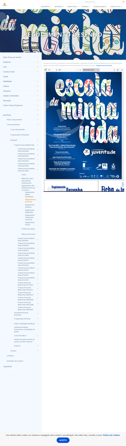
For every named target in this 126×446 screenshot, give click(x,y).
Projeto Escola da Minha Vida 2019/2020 (26, 244)
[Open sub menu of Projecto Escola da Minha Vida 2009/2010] (37, 293)
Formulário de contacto (15, 361)
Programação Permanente (19, 135)
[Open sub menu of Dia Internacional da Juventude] (37, 313)
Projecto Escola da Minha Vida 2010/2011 (25, 289)
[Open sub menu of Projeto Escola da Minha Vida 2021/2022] (37, 169)
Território (72, 6)
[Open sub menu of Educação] (37, 100)
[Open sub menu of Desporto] (37, 91)
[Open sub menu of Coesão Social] (37, 71)
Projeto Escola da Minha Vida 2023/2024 (26, 160)
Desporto (7, 91)
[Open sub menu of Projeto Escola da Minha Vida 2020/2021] (37, 239)
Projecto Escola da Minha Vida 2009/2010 (25, 294)
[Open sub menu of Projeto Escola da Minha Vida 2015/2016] (37, 264)
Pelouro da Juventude (14, 120)
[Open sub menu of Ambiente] (37, 62)
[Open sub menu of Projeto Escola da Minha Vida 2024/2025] (37, 154)
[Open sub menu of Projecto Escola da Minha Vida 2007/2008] (37, 303)
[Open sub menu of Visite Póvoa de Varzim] (37, 57)
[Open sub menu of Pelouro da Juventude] (37, 119)
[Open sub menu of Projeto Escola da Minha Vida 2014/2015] (37, 269)
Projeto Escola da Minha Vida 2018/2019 (26, 249)
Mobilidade (7, 81)
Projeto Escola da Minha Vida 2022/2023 (26, 165)
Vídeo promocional (28, 234)
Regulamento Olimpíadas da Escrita (29, 217)
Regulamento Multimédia (29, 211)
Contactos (115, 6)
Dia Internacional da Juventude (21, 314)
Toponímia (7, 366)
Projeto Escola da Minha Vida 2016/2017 (26, 259)
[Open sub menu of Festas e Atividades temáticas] (37, 323)
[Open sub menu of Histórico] (37, 345)
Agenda (85, 6)
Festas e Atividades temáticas (24, 324)
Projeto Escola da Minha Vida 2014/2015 (26, 269)
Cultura (6, 86)
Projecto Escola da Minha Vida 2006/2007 (25, 308)
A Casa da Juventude (17, 129)
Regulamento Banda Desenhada (29, 194)
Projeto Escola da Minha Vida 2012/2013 (26, 279)
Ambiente (7, 62)
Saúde (5, 76)
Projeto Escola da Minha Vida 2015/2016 (26, 264)
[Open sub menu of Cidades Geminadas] (37, 95)
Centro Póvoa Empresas (13, 105)
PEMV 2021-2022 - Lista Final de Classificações (28, 181)
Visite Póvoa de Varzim (12, 57)
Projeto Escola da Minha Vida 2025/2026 (26, 150)
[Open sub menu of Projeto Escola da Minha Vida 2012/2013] (37, 279)
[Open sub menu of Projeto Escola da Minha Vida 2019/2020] (37, 244)
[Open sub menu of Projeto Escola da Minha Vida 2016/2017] (37, 259)
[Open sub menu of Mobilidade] (37, 81)
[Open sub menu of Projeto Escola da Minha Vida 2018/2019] (37, 249)
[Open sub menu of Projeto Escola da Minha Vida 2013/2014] (37, 274)
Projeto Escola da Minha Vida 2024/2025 (26, 155)
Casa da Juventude (13, 125)
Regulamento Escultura (29, 206)
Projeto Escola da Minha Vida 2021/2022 (26, 170)
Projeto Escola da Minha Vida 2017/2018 (26, 254)
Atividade (13, 140)
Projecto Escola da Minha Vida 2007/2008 (25, 303)
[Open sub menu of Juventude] (37, 115)
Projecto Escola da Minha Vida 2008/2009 (25, 298)
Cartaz (24, 175)
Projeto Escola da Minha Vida (24, 145)
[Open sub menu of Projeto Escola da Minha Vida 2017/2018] (37, 254)
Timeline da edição (28, 229)
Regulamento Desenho (30, 200)
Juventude (7, 115)
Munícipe (58, 6)
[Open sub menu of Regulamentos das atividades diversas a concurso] (37, 187)
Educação (7, 100)
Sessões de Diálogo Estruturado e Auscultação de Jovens (24, 329)
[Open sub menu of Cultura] (37, 86)
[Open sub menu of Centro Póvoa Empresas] (37, 105)
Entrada (46, 63)
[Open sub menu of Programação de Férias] (37, 318)
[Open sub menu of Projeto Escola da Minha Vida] (37, 145)
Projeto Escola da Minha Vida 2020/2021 (26, 239)
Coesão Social (8, 72)
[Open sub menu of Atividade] (37, 140)
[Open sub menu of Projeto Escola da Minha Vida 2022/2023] (37, 164)
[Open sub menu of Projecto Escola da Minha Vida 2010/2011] (37, 288)
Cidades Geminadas (11, 96)
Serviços (13, 351)
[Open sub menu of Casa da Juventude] (37, 124)
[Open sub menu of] (37, 110)
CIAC (5, 67)
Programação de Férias (22, 319)
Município (45, 6)
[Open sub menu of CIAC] (37, 66)
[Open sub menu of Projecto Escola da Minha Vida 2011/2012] (37, 283)
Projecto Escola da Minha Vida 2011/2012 (25, 284)
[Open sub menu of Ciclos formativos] (37, 335)
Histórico (17, 346)
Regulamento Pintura (29, 223)
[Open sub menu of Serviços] (37, 350)
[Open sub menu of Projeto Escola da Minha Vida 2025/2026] (37, 150)
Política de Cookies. (111, 435)
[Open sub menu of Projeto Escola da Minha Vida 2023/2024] (37, 159)
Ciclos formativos (20, 336)
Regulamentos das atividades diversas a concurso (28, 188)
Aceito (63, 440)
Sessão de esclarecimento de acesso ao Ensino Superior (24, 340)
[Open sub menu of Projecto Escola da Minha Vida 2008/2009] (37, 298)
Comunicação (99, 6)
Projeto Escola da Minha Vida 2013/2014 (26, 274)
